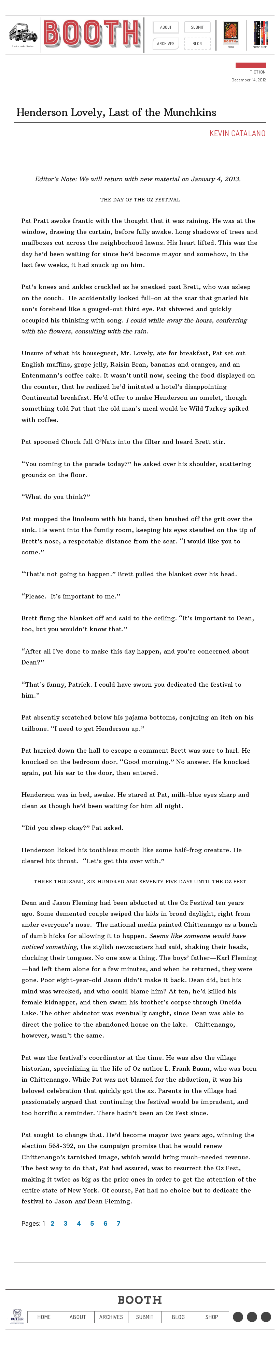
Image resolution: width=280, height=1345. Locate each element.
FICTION (258, 72)
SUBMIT (145, 1317)
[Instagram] (266, 1317)
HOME (44, 1317)
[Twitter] (252, 1317)
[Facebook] (238, 1317)
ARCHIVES (111, 1317)
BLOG (178, 1317)
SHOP (212, 1317)
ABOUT (78, 1317)
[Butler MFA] (17, 1316)
